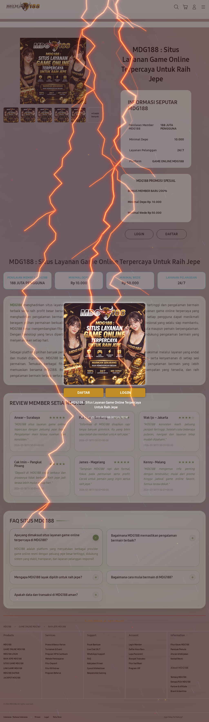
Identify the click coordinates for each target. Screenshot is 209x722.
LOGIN (125, 392)
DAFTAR (83, 392)
